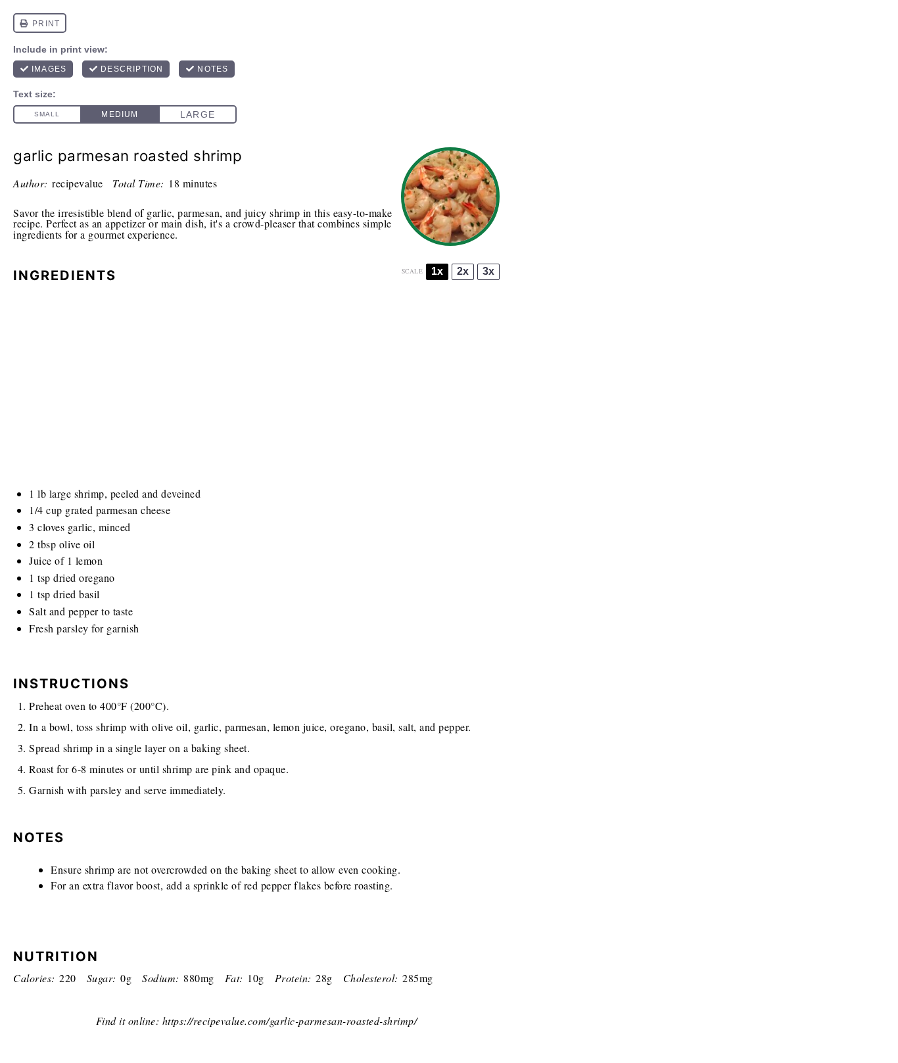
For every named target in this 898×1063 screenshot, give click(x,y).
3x (488, 271)
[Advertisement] (256, 389)
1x (437, 271)
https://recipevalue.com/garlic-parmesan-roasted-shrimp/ (289, 1021)
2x (463, 271)
